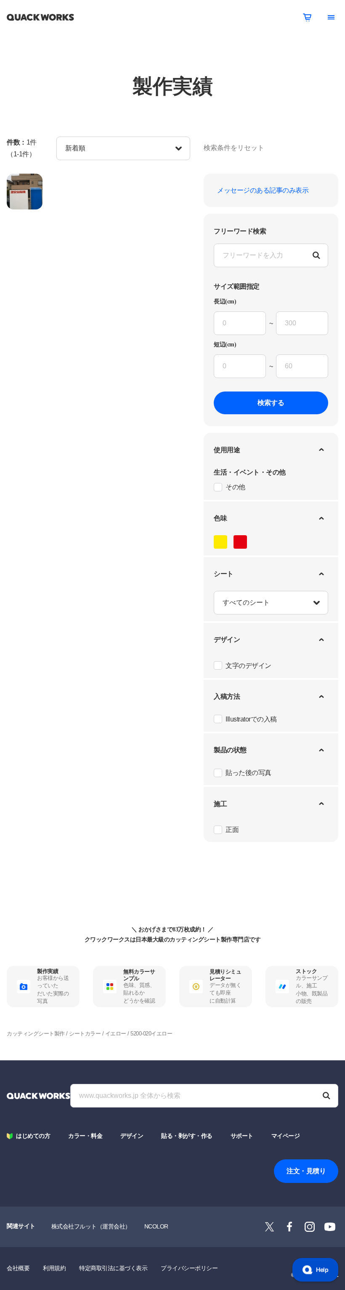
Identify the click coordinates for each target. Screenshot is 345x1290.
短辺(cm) (225, 345)
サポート (242, 1136)
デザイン (131, 1136)
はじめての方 (33, 1136)
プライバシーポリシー (189, 1268)
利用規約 (54, 1268)
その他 (235, 487)
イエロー (115, 1033)
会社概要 (18, 1268)
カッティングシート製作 (36, 1033)
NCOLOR (156, 1226)
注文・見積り (306, 1171)
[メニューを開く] (331, 17)
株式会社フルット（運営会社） (91, 1226)
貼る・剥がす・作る (186, 1136)
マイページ (285, 1136)
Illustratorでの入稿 (251, 719)
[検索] (326, 1096)
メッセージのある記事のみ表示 (262, 190)
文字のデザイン (248, 665)
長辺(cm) (225, 302)
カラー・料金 (85, 1136)
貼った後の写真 (248, 772)
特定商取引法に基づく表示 (113, 1268)
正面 (232, 829)
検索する (270, 402)
